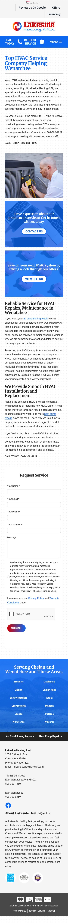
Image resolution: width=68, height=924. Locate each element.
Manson (49, 705)
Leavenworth (19, 705)
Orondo (18, 713)
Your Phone (13, 511)
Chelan (18, 689)
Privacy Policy (36, 598)
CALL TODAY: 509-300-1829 (21, 143)
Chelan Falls (49, 689)
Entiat (49, 697)
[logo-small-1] (34, 21)
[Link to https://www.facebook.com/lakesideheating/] (8, 805)
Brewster (19, 681)
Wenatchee (18, 721)
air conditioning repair (35, 318)
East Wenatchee (18, 697)
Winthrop (49, 721)
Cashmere (49, 681)
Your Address (14, 524)
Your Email (13, 499)
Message (11, 537)
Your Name (13, 486)
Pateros (49, 713)
